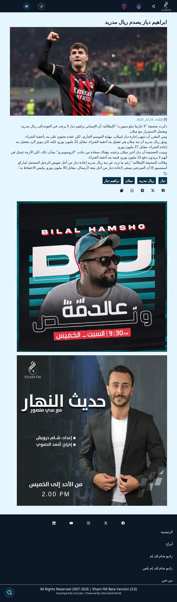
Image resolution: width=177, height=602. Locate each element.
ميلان (129, 180)
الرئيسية (167, 531)
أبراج (169, 543)
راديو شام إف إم (161, 556)
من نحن (167, 580)
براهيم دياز (111, 180)
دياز (162, 180)
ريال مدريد (146, 180)
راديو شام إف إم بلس (158, 568)
